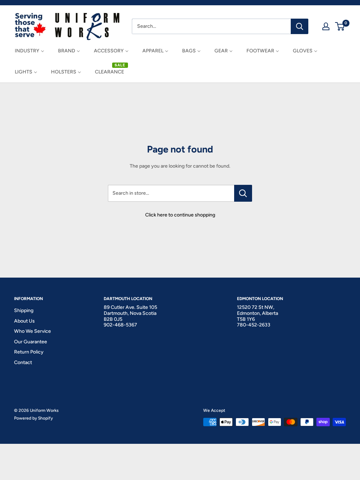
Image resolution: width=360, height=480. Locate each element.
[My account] (325, 26)
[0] (340, 26)
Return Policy (29, 352)
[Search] (299, 26)
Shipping (23, 310)
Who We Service (32, 331)
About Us (24, 321)
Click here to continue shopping (180, 215)
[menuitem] (29, 51)
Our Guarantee (30, 342)
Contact (23, 362)
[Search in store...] (243, 193)
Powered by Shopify (33, 418)
